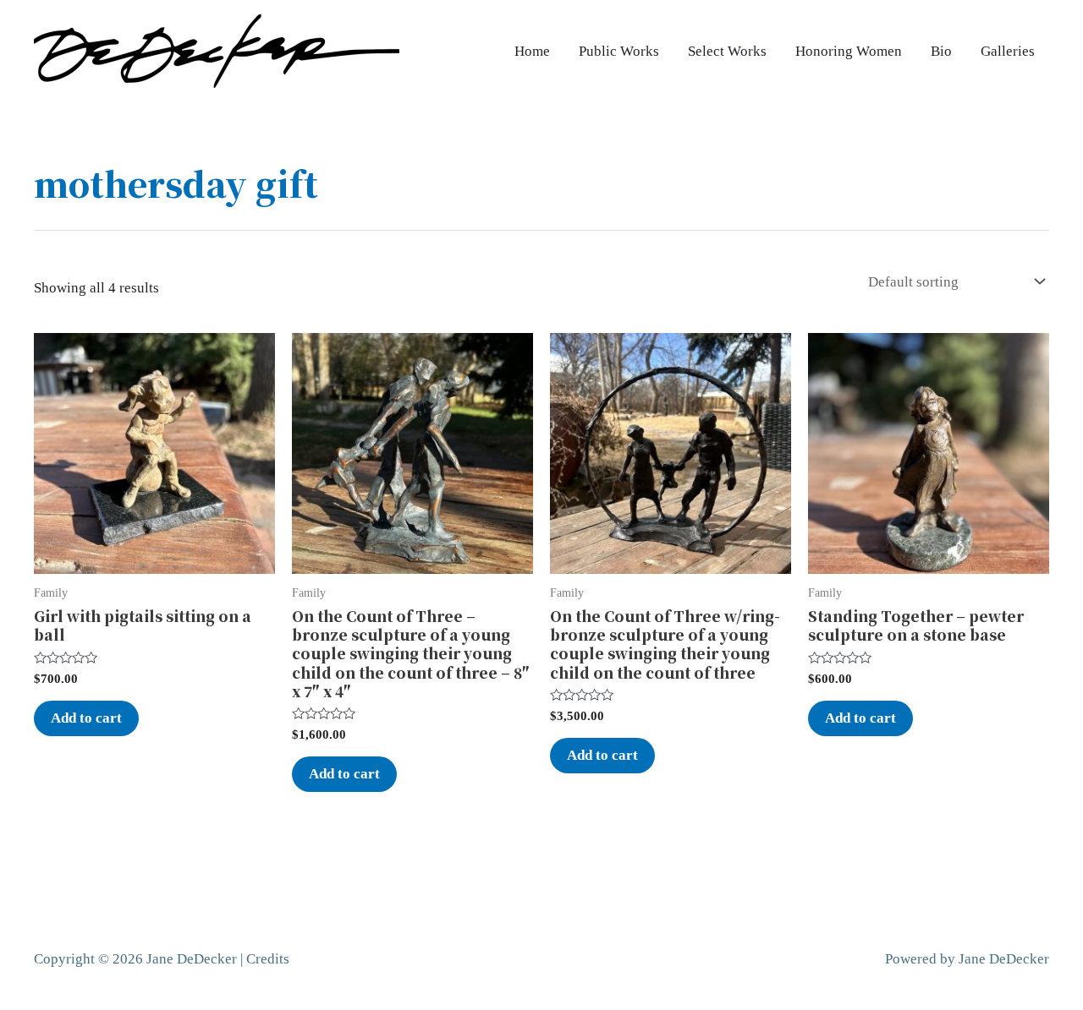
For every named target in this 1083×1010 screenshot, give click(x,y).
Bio (941, 51)
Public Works (619, 51)
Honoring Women (848, 51)
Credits (267, 959)
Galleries (1008, 51)
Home (532, 51)
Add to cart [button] (86, 718)
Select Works (727, 51)
